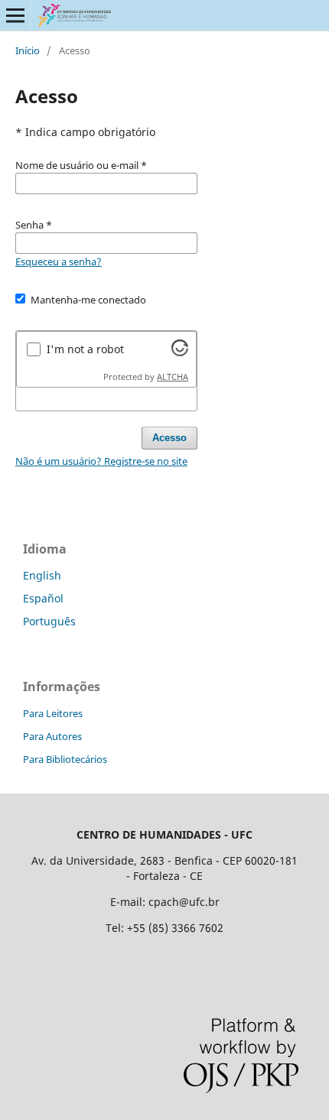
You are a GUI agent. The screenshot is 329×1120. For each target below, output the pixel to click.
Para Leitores (53, 713)
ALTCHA (172, 377)
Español (43, 598)
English (42, 575)
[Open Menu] (15, 15)
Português (49, 621)
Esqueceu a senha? (58, 261)
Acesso (169, 437)
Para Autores (52, 736)
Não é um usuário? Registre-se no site (101, 461)
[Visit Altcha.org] (179, 352)
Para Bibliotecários (65, 759)
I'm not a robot (85, 349)
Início (27, 50)
